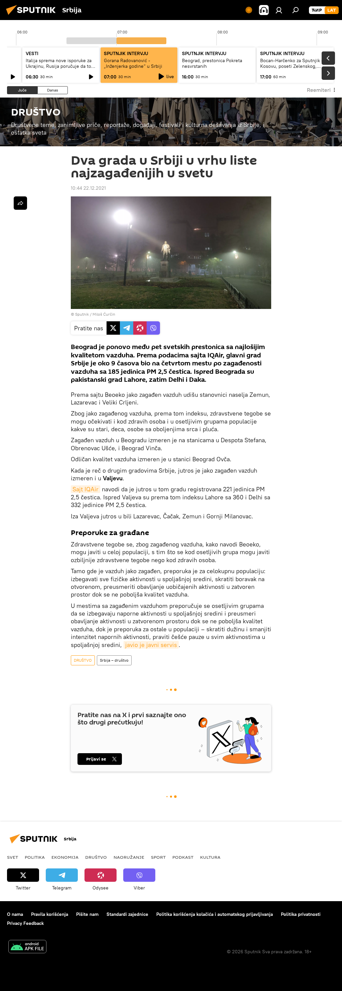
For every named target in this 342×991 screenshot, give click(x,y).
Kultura (210, 857)
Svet (12, 857)
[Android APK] (27, 947)
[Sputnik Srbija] (32, 16)
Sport (158, 857)
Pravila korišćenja (49, 914)
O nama (15, 914)
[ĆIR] (317, 10)
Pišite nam (87, 914)
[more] (20, 203)
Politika (35, 857)
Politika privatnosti (301, 914)
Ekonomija (64, 857)
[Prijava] (279, 10)
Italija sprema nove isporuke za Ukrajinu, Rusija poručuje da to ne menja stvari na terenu (59, 66)
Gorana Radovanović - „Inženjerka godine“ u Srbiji (133, 63)
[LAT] (332, 10)
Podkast (182, 857)
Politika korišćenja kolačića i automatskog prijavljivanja (214, 914)
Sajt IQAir (85, 489)
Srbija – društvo (114, 660)
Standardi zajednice (127, 914)
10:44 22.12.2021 (88, 188)
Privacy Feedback (25, 923)
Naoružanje (129, 857)
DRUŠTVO (83, 660)
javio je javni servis (151, 645)
